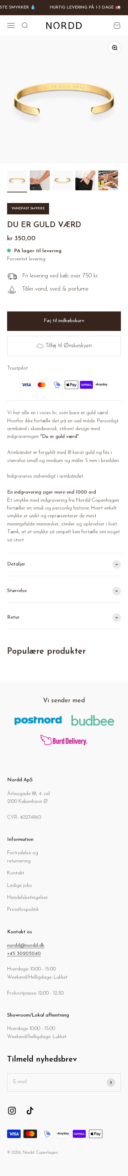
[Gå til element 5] (108, 181)
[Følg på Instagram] (12, 1110)
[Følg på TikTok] (30, 1110)
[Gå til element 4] (85, 181)
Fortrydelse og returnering (22, 856)
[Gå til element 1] (17, 181)
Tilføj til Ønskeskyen (69, 346)
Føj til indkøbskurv (64, 320)
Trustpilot (17, 368)
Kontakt (15, 873)
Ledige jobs (19, 885)
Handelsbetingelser (27, 897)
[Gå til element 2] (40, 181)
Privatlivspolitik (23, 909)
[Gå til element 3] (63, 181)
